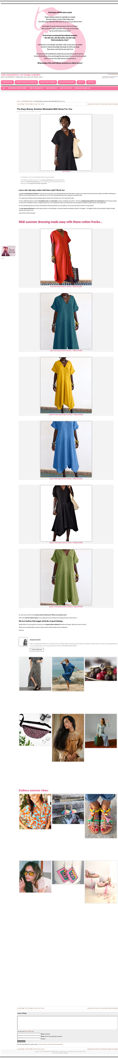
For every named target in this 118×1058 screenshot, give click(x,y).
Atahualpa (65, 1053)
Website (43, 1038)
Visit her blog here (36, 649)
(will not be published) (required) (51, 1036)
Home (18, 101)
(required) (45, 1034)
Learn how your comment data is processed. (51, 1044)
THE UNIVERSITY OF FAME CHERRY (21, 75)
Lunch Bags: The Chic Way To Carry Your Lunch (31, 104)
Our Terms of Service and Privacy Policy (77, 1051)
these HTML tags (29, 1031)
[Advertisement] (60, 94)
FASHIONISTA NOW (27, 101)
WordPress (60, 1053)
